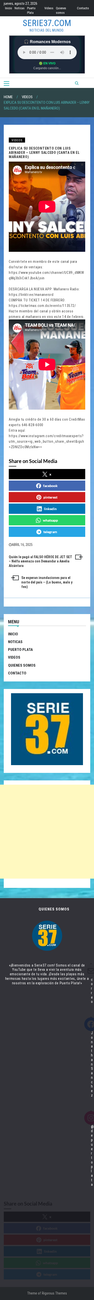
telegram (50, 532)
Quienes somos (22, 665)
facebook (50, 486)
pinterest (50, 497)
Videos (48, 8)
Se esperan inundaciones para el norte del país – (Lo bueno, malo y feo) (46, 582)
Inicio (8, 8)
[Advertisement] (47, 832)
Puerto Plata (20, 649)
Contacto (83, 8)
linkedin (50, 509)
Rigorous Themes (54, 1293)
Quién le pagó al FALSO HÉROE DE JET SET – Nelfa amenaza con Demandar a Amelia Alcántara (40, 561)
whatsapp (50, 520)
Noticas (20, 8)
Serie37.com (47, 23)
